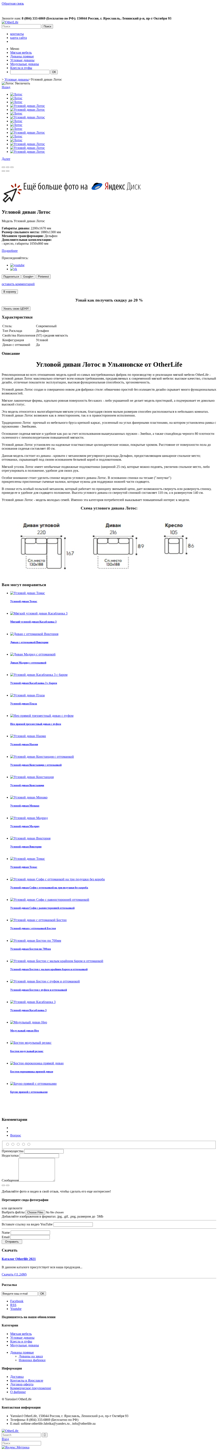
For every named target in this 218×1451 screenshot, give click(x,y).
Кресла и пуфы (21, 1341)
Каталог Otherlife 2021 (19, 1259)
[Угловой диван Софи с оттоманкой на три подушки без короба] (57, 879)
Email (6, 1237)
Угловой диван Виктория (26, 846)
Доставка (17, 1376)
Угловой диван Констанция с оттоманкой (36, 764)
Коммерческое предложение (30, 1388)
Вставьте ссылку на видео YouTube (27, 1224)
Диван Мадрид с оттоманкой (28, 662)
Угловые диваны (16, 79)
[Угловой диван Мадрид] (29, 818)
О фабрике (18, 1392)
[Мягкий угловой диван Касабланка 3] (38, 613)
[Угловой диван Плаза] (27, 695)
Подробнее (10, 251)
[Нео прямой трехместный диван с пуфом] (41, 715)
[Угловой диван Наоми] (28, 736)
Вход (5, 1439)
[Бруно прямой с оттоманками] (33, 1083)
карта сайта (18, 37)
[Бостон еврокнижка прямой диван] (37, 1063)
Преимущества (12, 1151)
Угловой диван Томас (23, 601)
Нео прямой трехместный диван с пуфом (35, 724)
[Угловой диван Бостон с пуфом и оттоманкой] (45, 981)
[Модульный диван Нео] (28, 1022)
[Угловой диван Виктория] (30, 838)
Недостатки (10, 1155)
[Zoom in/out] (12, 167)
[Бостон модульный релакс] (31, 1042)
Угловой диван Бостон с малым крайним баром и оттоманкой (48, 969)
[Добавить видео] (7, 1185)
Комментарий (20, 1131)
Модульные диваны (24, 1345)
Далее (6, 159)
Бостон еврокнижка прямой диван (31, 1071)
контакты (17, 34)
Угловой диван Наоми (24, 744)
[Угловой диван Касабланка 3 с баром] (38, 674)
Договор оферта (21, 1384)
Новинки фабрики (32, 1360)
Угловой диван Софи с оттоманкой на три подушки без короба (49, 887)
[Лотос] (16, 94)
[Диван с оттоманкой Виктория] (34, 634)
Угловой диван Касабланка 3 (28, 1010)
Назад (6, 87)
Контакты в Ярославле (26, 1380)
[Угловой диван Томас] (27, 593)
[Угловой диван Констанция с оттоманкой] (42, 756)
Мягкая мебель (21, 1334)
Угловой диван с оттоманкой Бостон (33, 928)
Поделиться (11, 276)
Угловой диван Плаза (23, 703)
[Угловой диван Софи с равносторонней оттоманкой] (49, 899)
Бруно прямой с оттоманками (28, 1091)
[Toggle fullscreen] (7, 167)
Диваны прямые (22, 1352)
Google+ (28, 276)
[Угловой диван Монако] (28, 797)
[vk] (13, 269)
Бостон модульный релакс (26, 1051)
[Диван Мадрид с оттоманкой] (33, 654)
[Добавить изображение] (3, 1185)
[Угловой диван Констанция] (32, 777)
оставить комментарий (18, 284)
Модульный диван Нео (24, 1030)
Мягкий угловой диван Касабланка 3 (33, 621)
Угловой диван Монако (24, 805)
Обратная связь (13, 3)
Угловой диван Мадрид (24, 826)
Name (6, 1232)
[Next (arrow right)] (7, 171)
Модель (8, 221)
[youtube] (17, 265)
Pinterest (43, 276)
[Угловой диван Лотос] (27, 106)
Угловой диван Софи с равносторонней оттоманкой (42, 907)
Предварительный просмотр (31, 1128)
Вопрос (15, 1135)
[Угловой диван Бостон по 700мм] (35, 940)
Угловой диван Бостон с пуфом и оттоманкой (38, 989)
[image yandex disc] (73, 203)
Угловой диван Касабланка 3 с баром (33, 683)
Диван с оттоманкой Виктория (29, 642)
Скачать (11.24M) (14, 1274)
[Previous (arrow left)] (3, 171)
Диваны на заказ (31, 1356)
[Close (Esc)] (3, 167)
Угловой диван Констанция (27, 785)
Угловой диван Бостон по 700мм (30, 948)
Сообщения (10, 1180)
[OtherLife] (10, 22)
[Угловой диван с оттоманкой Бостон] (38, 920)
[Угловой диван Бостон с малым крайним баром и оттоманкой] (56, 961)
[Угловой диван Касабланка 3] (33, 1002)
